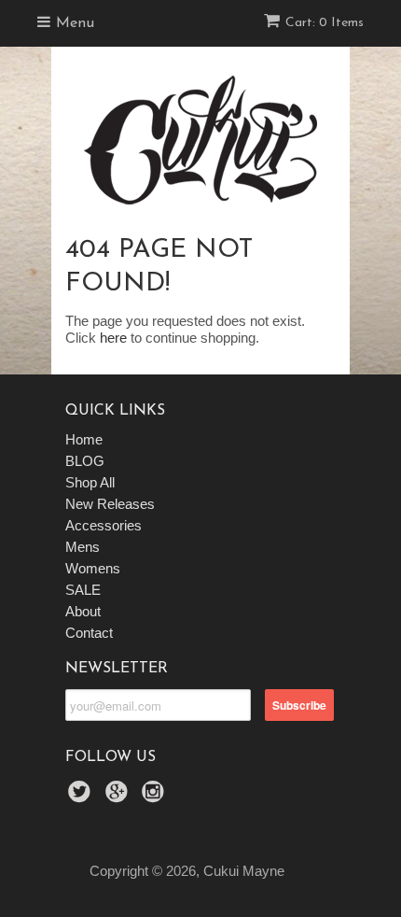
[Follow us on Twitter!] (82, 797)
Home (84, 439)
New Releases (110, 504)
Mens (82, 547)
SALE (83, 590)
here (113, 338)
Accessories (103, 525)
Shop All (90, 482)
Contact (89, 633)
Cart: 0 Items (324, 23)
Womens (92, 568)
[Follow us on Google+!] (119, 797)
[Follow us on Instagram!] (156, 797)
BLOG (84, 461)
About (83, 611)
